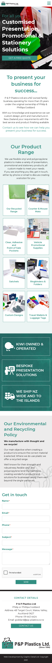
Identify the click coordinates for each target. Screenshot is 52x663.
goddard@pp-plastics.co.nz (29, 620)
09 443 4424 (30, 616)
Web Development (12, 657)
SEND (26, 582)
